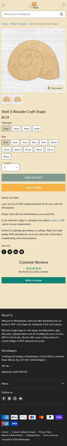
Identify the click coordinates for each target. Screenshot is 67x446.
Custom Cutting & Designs (24, 432)
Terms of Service (50, 435)
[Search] (61, 14)
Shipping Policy (33, 435)
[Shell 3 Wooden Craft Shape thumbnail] (7, 99)
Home (5, 23)
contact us (55, 220)
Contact (5, 432)
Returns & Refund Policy (12, 435)
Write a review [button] (33, 280)
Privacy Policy (45, 432)
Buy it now (33, 187)
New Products (18, 23)
